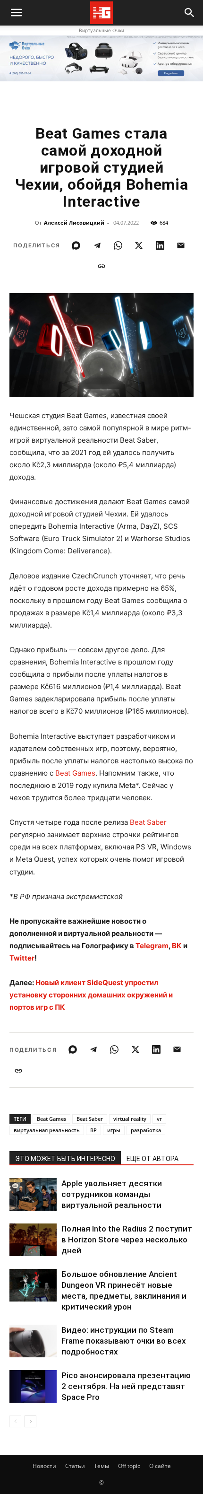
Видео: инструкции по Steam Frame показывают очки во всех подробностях (123, 1340)
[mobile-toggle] (16, 13)
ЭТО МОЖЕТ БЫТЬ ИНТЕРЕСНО (65, 1158)
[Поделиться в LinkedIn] (160, 245)
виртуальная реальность (47, 1130)
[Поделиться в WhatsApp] (118, 245)
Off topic (129, 1466)
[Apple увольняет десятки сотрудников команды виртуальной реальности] (33, 1194)
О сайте (160, 1466)
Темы (101, 1466)
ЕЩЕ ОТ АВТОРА (152, 1158)
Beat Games (75, 773)
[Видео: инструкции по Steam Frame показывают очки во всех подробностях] (33, 1341)
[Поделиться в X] (139, 245)
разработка (146, 1130)
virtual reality (129, 1118)
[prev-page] (15, 1421)
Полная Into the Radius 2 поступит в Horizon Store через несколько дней (126, 1239)
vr (159, 1118)
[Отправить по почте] (181, 245)
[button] (190, 13)
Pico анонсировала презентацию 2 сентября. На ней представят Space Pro (126, 1386)
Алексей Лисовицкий (74, 222)
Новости (44, 1466)
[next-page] (30, 1421)
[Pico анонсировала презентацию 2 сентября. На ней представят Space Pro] (33, 1386)
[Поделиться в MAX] (76, 245)
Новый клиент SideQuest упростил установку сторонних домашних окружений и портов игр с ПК (91, 995)
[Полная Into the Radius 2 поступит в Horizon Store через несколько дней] (33, 1239)
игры (113, 1130)
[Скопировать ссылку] (101, 266)
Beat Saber (148, 822)
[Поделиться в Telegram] (97, 245)
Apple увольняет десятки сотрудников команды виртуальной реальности (111, 1194)
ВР (93, 1130)
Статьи (75, 1466)
